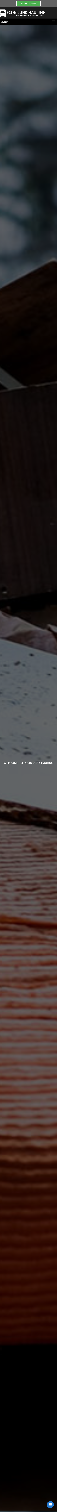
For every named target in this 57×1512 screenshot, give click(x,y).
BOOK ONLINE (28, 3)
